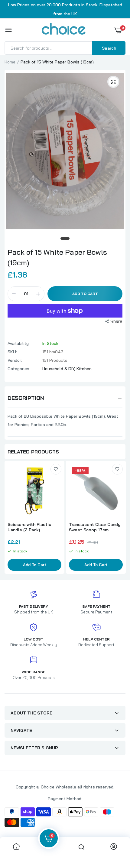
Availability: (19, 343)
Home (10, 62)
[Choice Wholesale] (64, 30)
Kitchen (84, 368)
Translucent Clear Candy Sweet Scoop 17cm (95, 527)
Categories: (19, 368)
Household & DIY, (59, 368)
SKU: (12, 352)
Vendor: (15, 360)
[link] (55, 469)
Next (117, 517)
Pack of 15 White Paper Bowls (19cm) (57, 257)
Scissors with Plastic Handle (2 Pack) (29, 527)
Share (116, 321)
